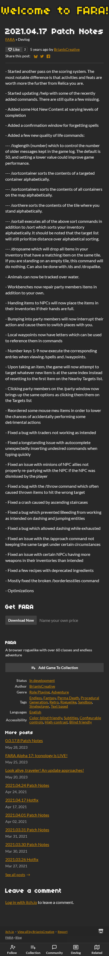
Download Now (21, 620)
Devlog (76, 953)
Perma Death (68, 698)
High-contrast (56, 722)
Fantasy (49, 698)
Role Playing (39, 692)
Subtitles (71, 718)
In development (42, 680)
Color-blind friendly (45, 718)
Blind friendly (80, 722)
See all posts (15, 875)
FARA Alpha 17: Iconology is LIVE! (36, 755)
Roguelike (68, 702)
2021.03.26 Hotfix (21, 859)
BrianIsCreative (67, 49)
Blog (18, 937)
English (35, 712)
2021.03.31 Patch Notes (27, 829)
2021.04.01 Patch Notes (27, 814)
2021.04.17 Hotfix (21, 799)
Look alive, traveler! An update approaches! (44, 770)
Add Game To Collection (58, 667)
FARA (10, 39)
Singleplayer (39, 706)
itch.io (9, 932)
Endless (35, 698)
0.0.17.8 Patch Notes (24, 740)
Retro (54, 702)
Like (16, 49)
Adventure (60, 692)
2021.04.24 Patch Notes (27, 785)
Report (62, 932)
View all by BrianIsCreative (35, 932)
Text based (59, 706)
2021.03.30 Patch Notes (27, 844)
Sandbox (85, 702)
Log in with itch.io (21, 902)
